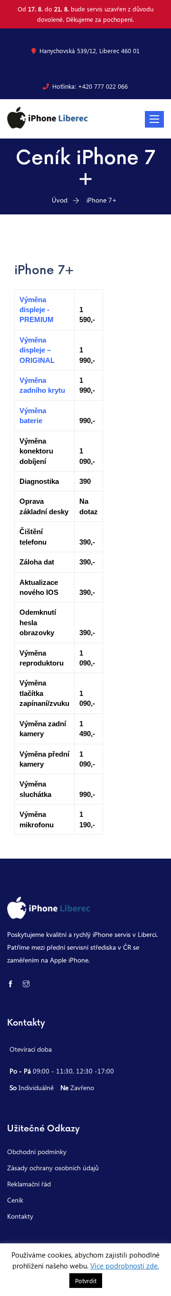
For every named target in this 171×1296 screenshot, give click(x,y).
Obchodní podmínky (36, 1151)
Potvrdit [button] (85, 1281)
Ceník (15, 1199)
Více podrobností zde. (124, 1265)
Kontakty (20, 1216)
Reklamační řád (29, 1183)
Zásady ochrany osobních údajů (53, 1167)
